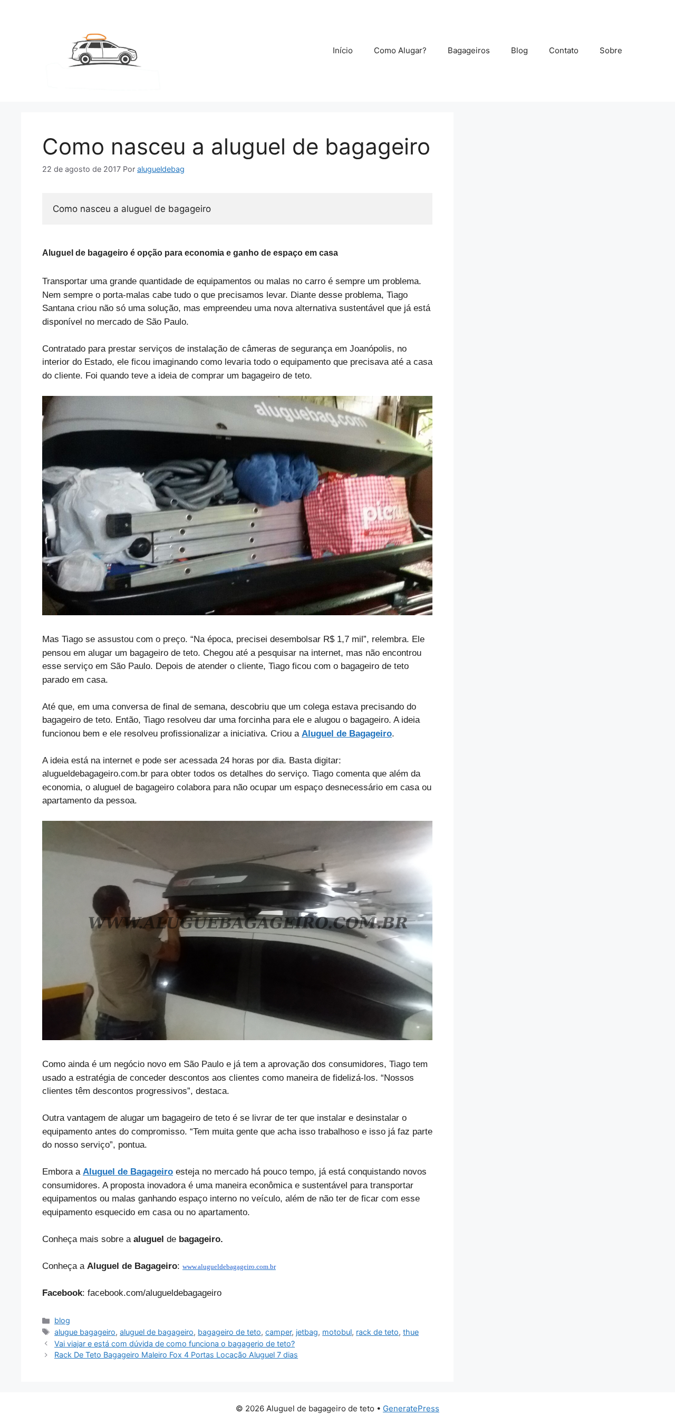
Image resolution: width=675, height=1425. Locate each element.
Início (343, 50)
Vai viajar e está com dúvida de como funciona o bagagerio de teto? (174, 1343)
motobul (337, 1331)
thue (411, 1331)
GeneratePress (411, 1408)
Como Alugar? (400, 50)
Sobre (611, 50)
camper (278, 1331)
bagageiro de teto (229, 1331)
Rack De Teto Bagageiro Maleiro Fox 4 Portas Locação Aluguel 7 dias (176, 1354)
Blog (519, 50)
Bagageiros (469, 50)
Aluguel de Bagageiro (347, 734)
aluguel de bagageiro (157, 1331)
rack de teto (377, 1331)
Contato (563, 50)
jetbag (307, 1331)
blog (62, 1320)
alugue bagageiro (84, 1331)
